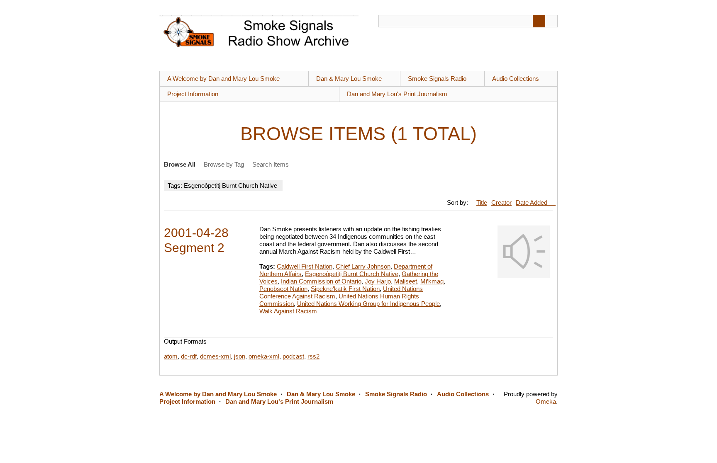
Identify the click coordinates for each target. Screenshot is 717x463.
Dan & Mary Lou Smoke (349, 78)
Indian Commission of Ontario (321, 281)
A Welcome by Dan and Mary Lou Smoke (223, 78)
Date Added (532, 202)
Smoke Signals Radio (437, 78)
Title (481, 202)
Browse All (179, 164)
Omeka (546, 401)
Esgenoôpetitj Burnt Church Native (351, 273)
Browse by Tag (224, 164)
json (239, 356)
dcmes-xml (215, 356)
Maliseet (405, 281)
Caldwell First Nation (304, 266)
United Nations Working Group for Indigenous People (368, 303)
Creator (501, 202)
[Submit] (539, 21)
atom (171, 356)
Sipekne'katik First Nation (345, 288)
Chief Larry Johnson (363, 266)
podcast (293, 356)
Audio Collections (515, 78)
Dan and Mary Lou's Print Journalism (397, 93)
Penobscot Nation (283, 288)
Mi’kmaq (432, 281)
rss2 (313, 356)
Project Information (192, 93)
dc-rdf (189, 356)
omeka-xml (264, 356)
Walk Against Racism (288, 311)
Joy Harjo (378, 281)
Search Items (270, 164)
